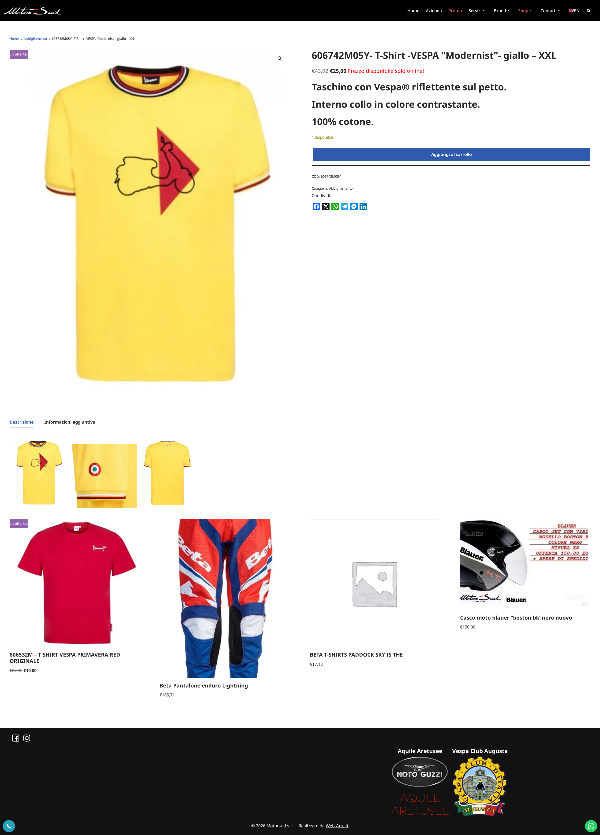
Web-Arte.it (337, 825)
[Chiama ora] (9, 826)
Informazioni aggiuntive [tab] (69, 422)
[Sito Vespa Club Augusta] (480, 814)
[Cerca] (588, 10)
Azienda (434, 10)
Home (413, 10)
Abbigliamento (35, 38)
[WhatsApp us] (591, 826)
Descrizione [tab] (22, 422)
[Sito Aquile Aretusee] (420, 814)
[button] (484, 10)
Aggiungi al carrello (451, 154)
